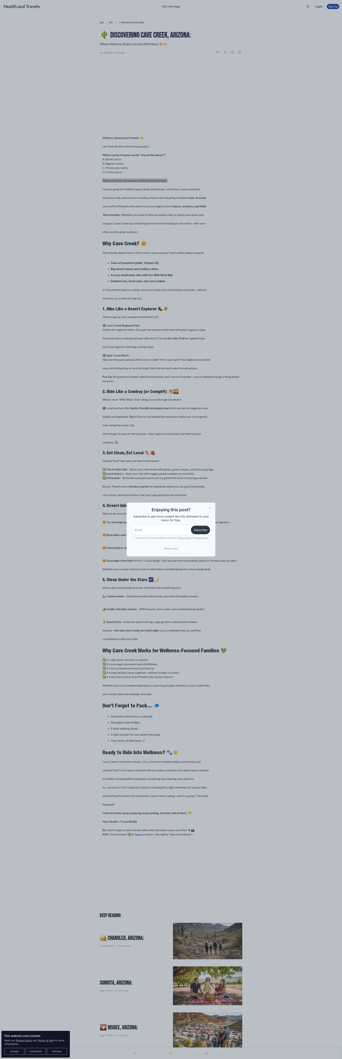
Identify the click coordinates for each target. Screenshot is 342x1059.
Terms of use (183, 537)
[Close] (209, 508)
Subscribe (200, 530)
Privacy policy (201, 537)
